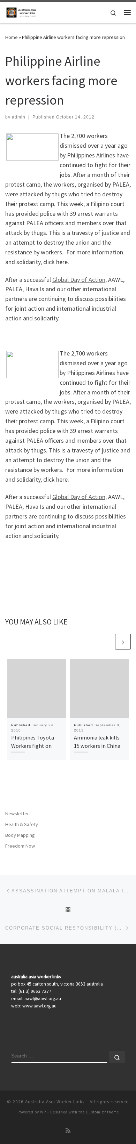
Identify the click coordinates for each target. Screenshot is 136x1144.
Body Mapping (20, 835)
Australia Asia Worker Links (54, 1102)
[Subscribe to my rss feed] (68, 1130)
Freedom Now (20, 846)
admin (18, 117)
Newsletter (17, 813)
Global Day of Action (78, 280)
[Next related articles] (123, 641)
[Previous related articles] (106, 641)
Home (11, 37)
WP (43, 1112)
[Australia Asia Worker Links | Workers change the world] (21, 11)
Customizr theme (102, 1112)
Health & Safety (21, 824)
